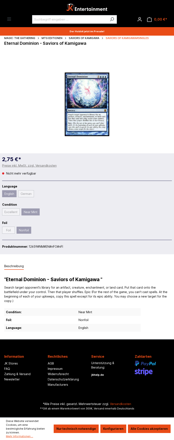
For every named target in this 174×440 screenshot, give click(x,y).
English (9, 194)
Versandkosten (120, 404)
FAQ (7, 368)
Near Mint (30, 212)
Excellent (10, 212)
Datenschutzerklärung (63, 379)
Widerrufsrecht (58, 374)
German (26, 194)
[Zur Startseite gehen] (87, 8)
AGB (51, 363)
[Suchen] (112, 19)
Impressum (55, 368)
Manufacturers (58, 384)
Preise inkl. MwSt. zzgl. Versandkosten (29, 165)
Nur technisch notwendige (76, 428)
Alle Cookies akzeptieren (149, 428)
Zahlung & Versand (17, 374)
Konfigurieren (113, 428)
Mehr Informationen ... (19, 436)
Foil (8, 230)
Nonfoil (24, 230)
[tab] (14, 266)
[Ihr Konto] (140, 19)
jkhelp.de (97, 374)
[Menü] (9, 19)
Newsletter (12, 379)
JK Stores (11, 363)
